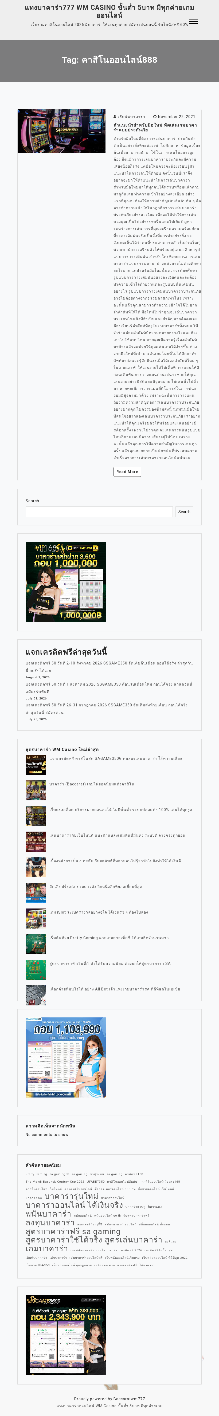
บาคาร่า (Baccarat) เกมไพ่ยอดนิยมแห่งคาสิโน (92, 784)
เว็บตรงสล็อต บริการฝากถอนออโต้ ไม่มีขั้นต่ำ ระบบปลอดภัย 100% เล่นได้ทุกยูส (121, 810)
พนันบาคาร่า (48, 1213)
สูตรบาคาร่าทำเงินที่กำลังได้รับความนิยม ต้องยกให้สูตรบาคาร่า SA (110, 963)
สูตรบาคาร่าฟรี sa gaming (73, 1231)
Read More (127, 472)
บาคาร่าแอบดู (136, 1207)
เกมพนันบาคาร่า (82, 1250)
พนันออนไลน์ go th (107, 1215)
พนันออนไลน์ (83, 1215)
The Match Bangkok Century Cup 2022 (55, 1181)
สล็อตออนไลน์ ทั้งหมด (154, 1224)
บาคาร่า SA (34, 1198)
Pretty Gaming (36, 1174)
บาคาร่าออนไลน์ (112, 1198)
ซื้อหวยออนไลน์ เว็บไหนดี (156, 1189)
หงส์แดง (171, 1241)
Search (32, 501)
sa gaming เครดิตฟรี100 (125, 1174)
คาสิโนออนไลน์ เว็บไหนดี (44, 1189)
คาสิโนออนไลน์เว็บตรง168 (161, 1181)
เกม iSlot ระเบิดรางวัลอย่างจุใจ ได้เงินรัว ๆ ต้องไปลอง (98, 912)
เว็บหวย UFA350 (38, 1265)
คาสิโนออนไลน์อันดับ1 (123, 1181)
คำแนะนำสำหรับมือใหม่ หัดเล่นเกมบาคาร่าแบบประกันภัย (155, 127)
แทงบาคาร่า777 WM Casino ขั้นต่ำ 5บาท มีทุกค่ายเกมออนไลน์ (109, 11)
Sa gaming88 (59, 1174)
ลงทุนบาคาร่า (50, 1222)
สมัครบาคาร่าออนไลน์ (120, 1224)
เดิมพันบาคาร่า (36, 1258)
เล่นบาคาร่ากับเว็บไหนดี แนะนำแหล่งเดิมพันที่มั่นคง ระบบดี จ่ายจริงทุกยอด (117, 835)
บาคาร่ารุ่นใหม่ (72, 1196)
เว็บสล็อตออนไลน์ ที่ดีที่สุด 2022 (165, 1258)
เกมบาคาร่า (47, 1248)
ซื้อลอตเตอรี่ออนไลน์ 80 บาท (115, 1189)
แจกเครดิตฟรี (127, 1265)
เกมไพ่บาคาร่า (106, 1250)
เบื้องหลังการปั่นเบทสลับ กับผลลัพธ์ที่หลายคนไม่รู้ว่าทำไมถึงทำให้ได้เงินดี (115, 861)
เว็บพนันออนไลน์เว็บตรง (122, 1258)
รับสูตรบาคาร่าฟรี (136, 1215)
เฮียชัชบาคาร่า (131, 117)
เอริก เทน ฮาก (104, 1265)
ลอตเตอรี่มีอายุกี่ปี (89, 1224)
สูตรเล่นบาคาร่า (133, 1239)
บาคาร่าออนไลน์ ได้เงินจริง (74, 1205)
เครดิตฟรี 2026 (131, 1250)
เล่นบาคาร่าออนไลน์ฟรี (86, 1258)
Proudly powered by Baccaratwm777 (109, 1399)
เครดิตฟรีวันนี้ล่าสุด (158, 1250)
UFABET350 (96, 1181)
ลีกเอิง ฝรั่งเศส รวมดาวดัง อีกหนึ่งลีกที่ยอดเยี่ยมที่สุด (95, 886)
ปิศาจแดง (155, 1207)
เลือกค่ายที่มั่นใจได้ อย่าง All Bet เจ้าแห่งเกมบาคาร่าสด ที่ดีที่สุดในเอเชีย (114, 989)
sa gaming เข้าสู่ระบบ (88, 1174)
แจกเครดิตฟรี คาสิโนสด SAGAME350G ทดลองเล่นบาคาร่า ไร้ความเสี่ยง (115, 758)
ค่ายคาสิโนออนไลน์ (78, 1189)
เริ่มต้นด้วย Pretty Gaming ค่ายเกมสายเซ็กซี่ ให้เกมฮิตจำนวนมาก (109, 938)
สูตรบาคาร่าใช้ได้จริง (64, 1239)
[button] (193, 22)
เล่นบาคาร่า (58, 1258)
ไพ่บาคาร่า (147, 1265)
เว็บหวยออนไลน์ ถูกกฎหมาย (72, 1265)
